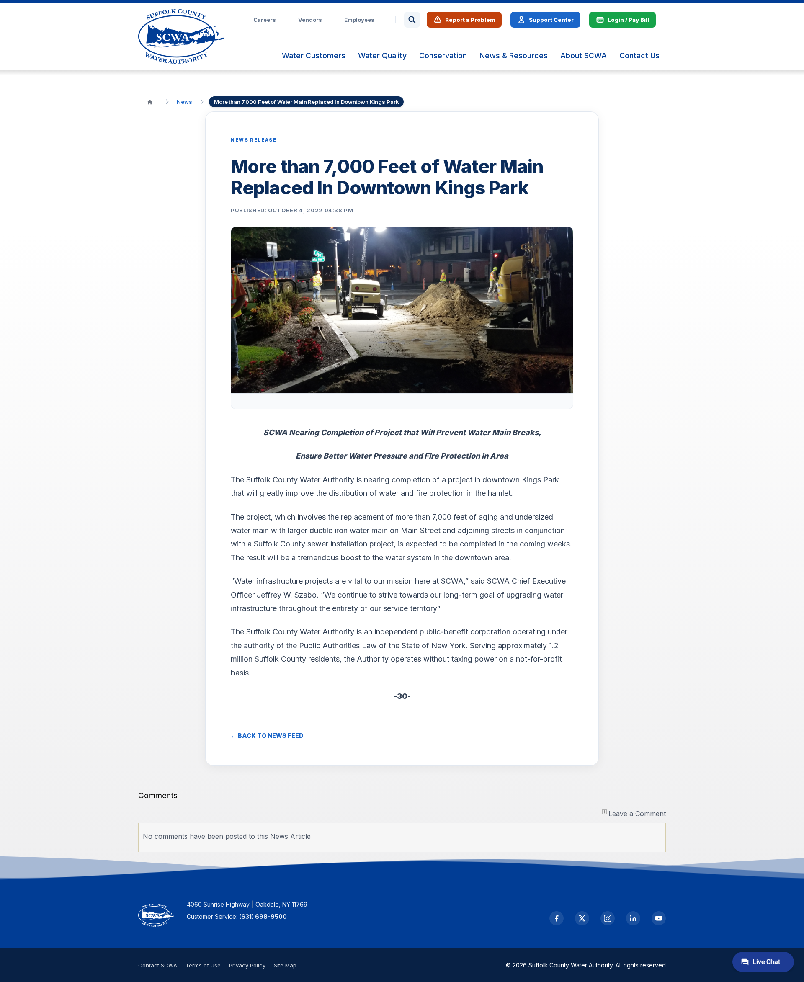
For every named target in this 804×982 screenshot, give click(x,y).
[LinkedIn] (633, 918)
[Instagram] (607, 918)
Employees (359, 19)
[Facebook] (556, 918)
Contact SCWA (157, 965)
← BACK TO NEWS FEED (267, 735)
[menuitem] (314, 55)
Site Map (285, 965)
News (184, 101)
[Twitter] (582, 918)
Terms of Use (203, 965)
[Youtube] (659, 918)
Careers (264, 19)
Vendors (310, 19)
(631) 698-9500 (263, 916)
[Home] (150, 101)
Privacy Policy (247, 965)
